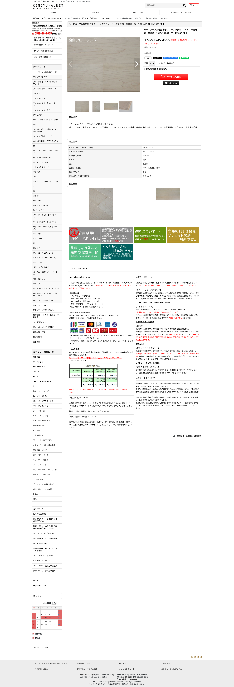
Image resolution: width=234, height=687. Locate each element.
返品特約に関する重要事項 (156, 69)
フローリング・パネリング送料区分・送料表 (153, 302)
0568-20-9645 (126, 677)
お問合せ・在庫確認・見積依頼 (189, 436)
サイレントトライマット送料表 (148, 363)
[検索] (184, 5)
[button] (70, 64)
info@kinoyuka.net (129, 679)
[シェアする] (147, 58)
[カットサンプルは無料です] (117, 252)
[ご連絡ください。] (117, 235)
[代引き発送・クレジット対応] (183, 235)
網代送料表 (140, 344)
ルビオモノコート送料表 (145, 322)
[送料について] (150, 235)
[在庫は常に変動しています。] (85, 235)
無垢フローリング (87, 675)
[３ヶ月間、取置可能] (85, 252)
